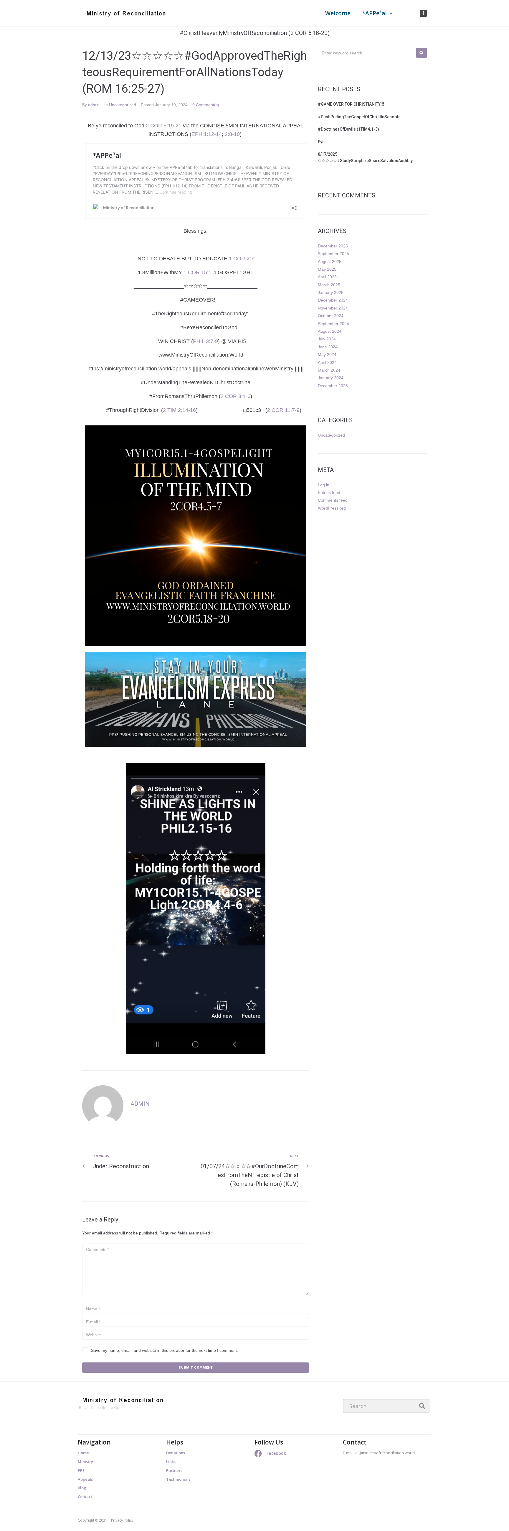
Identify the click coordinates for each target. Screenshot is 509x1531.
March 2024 (329, 370)
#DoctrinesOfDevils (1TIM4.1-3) (349, 129)
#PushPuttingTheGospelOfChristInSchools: (360, 116)
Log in (323, 484)
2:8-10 (232, 134)
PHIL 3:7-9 (205, 341)
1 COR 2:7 (241, 259)
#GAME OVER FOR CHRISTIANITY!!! (351, 104)
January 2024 (330, 377)
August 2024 (329, 331)
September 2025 (333, 253)
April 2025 (327, 276)
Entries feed (329, 492)
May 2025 (327, 269)
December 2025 (333, 246)
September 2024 (333, 323)
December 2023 (333, 385)
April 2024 (327, 362)
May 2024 (327, 354)
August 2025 (329, 261)
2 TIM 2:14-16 (179, 410)
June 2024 (328, 347)
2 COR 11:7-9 (283, 410)
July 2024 (327, 339)
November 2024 (333, 308)
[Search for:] (365, 53)
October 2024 (330, 315)
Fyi (320, 141)
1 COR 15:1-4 (200, 272)
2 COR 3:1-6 (235, 396)
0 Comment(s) (205, 104)
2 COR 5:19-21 (163, 126)
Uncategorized (122, 104)
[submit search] (422, 1406)
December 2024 (333, 300)
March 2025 (329, 284)
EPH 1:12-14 (206, 134)
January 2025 (330, 292)
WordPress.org (332, 508)
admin (94, 104)
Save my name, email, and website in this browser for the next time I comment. (164, 1350)
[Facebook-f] (423, 13)
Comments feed (333, 500)
